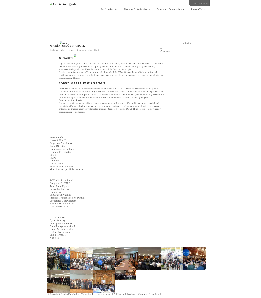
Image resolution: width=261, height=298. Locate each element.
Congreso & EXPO (60, 183)
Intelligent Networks (61, 223)
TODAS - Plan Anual (61, 180)
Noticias (54, 238)
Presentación (57, 137)
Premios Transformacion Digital (67, 197)
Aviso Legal (56, 163)
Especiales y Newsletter (63, 200)
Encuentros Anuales (60, 195)
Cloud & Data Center (61, 229)
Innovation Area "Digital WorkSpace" (61, 36)
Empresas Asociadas (61, 143)
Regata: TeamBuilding (62, 203)
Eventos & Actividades (137, 9)
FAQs (53, 157)
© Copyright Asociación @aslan (63, 294)
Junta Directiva (58, 146)
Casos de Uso (57, 217)
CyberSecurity (57, 220)
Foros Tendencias (59, 189)
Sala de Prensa (58, 235)
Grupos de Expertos (60, 152)
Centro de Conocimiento (170, 9)
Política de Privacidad (62, 166)
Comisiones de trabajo (62, 149)
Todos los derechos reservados (96, 294)
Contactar (186, 43)
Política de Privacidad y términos (130, 294)
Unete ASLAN (58, 140)
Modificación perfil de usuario (66, 169)
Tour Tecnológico (59, 186)
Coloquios (55, 192)
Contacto (55, 160)
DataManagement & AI (62, 226)
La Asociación (109, 9)
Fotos (53, 155)
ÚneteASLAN (198, 9)
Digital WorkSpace (60, 232)
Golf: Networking (59, 206)
